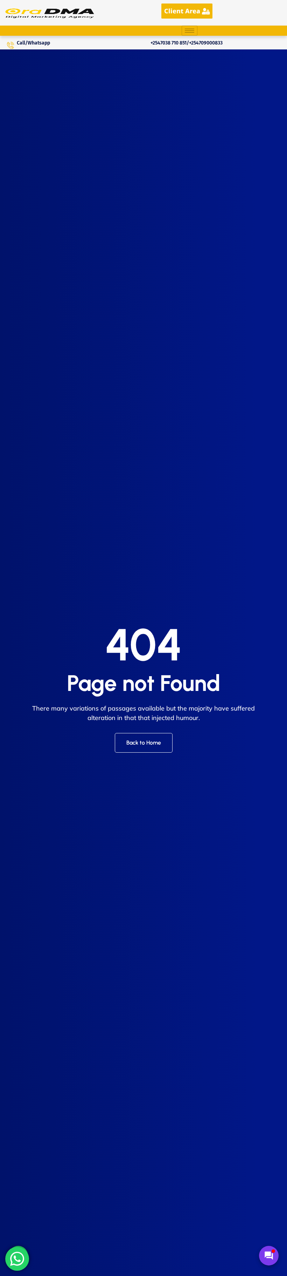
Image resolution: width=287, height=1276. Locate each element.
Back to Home (143, 742)
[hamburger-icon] (189, 31)
